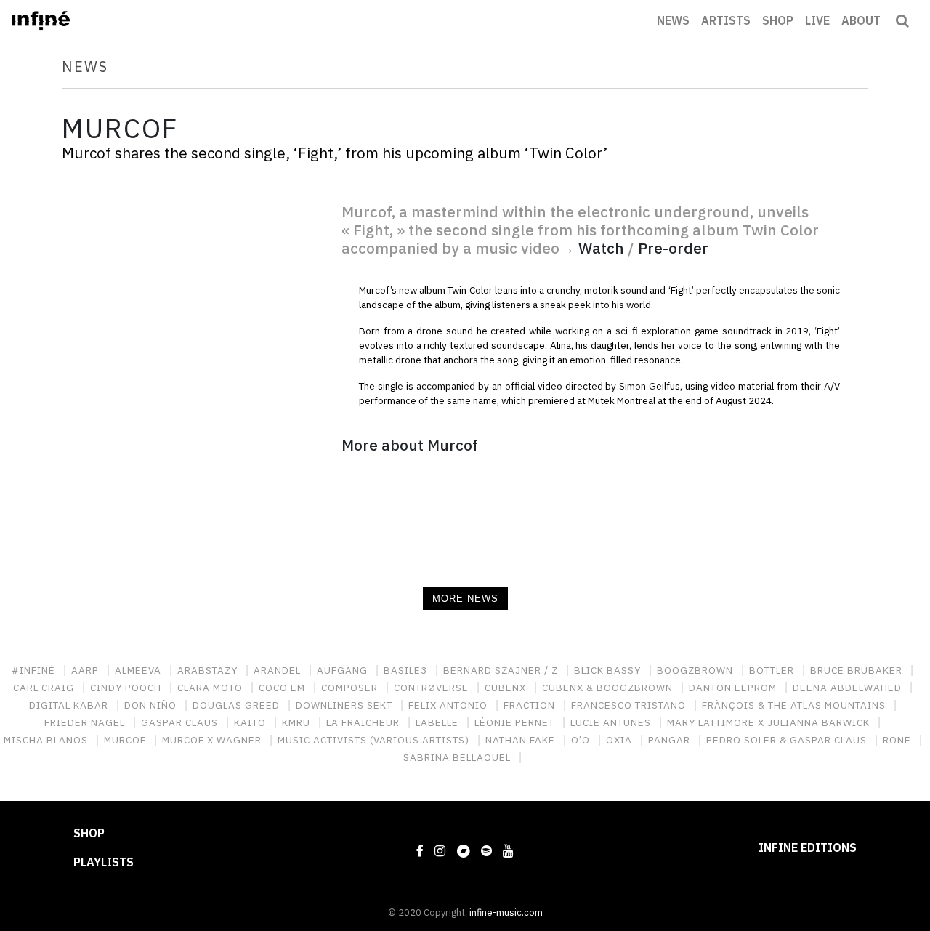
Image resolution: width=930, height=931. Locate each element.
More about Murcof (409, 445)
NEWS (673, 20)
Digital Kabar (70, 705)
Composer (351, 687)
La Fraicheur (364, 722)
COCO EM (283, 687)
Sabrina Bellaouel (458, 757)
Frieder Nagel (86, 722)
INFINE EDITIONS (808, 847)
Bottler (773, 670)
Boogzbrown (696, 670)
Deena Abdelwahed (849, 687)
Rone (898, 739)
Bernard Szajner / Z (502, 670)
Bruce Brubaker (857, 670)
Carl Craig (45, 687)
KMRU (297, 722)
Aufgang (344, 670)
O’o (582, 739)
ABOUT (861, 20)
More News (465, 598)
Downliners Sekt (345, 705)
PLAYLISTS (103, 862)
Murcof (126, 739)
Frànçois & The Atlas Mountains (795, 705)
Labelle (438, 722)
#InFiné (35, 670)
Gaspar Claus (181, 722)
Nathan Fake (521, 739)
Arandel (279, 670)
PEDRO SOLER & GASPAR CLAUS (788, 739)
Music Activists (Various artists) (375, 739)
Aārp (86, 670)
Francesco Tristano (630, 705)
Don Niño (151, 705)
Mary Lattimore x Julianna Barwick (770, 722)
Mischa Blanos (47, 739)
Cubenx (507, 687)
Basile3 (407, 670)
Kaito (251, 722)
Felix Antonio (449, 705)
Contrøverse (433, 687)
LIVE (817, 20)
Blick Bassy (609, 670)
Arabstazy (208, 670)
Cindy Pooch (127, 687)
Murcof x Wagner (213, 739)
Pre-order (673, 248)
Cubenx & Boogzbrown (609, 687)
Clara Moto (211, 687)
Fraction (531, 705)
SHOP (777, 20)
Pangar (670, 739)
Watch (601, 248)
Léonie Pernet (515, 722)
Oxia (620, 739)
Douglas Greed (238, 705)
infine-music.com (506, 912)
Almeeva (139, 670)
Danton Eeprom (734, 687)
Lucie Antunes (612, 722)
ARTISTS (726, 20)
